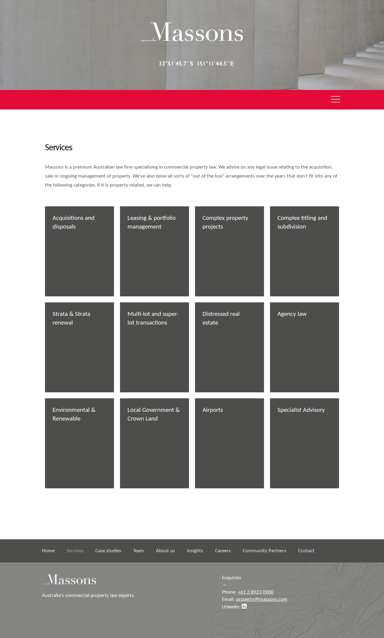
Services (75, 550)
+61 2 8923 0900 (256, 592)
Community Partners (264, 550)
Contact (306, 550)
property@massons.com (261, 599)
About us (165, 550)
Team (138, 550)
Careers (223, 550)
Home (48, 550)
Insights (195, 550)
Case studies (108, 550)
